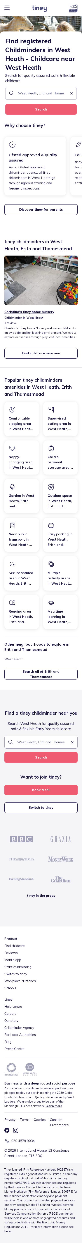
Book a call (41, 790)
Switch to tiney (41, 807)
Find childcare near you (41, 353)
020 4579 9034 (23, 1141)
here (7, 1231)
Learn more (53, 1106)
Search (41, 109)
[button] (71, 94)
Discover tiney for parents (41, 209)
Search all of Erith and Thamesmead (41, 674)
